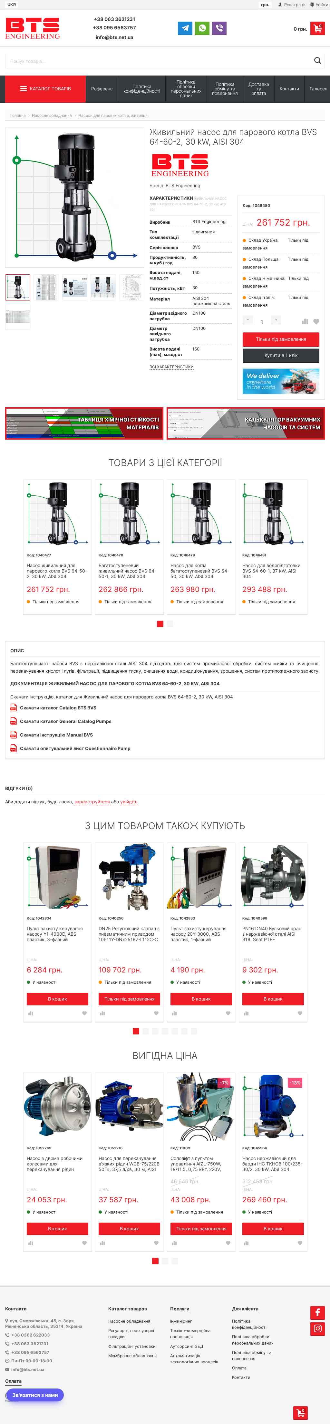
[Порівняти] (305, 321)
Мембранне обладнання (132, 1355)
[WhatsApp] (202, 28)
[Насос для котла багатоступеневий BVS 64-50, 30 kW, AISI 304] (201, 514)
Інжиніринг (181, 1321)
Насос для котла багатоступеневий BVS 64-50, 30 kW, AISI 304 (199, 571)
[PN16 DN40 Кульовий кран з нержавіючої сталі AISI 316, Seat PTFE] (273, 877)
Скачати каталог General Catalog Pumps (66, 721)
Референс (102, 88)
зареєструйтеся (92, 801)
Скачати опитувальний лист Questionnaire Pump (75, 748)
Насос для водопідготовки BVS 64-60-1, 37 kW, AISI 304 (271, 571)
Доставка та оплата (258, 88)
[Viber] (219, 28)
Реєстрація (294, 4)
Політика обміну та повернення (225, 88)
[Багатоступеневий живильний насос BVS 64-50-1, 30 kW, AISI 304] (129, 514)
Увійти (321, 4)
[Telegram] (185, 28)
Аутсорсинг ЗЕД (186, 1346)
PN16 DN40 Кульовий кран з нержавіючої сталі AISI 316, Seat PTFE (271, 934)
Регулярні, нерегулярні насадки (131, 1333)
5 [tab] (174, 1031)
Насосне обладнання (129, 1321)
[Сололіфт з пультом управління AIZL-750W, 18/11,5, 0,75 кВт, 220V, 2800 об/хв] (201, 1107)
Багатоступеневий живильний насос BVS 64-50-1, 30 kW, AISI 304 (127, 571)
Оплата (239, 1368)
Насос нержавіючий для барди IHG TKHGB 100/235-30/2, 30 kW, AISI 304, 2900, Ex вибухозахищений (272, 1164)
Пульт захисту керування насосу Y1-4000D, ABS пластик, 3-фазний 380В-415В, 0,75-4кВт (55, 934)
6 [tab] (184, 1031)
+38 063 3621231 (114, 19)
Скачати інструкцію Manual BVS (56, 734)
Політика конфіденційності (141, 89)
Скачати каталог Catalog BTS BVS (58, 707)
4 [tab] (165, 1031)
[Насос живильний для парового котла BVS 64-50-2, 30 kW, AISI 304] (58, 514)
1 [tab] (160, 624)
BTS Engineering (183, 185)
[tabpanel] (57, 547)
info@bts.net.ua (114, 37)
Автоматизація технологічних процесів (194, 1358)
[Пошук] (317, 60)
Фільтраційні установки (132, 1346)
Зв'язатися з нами (35, 1395)
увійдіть (129, 801)
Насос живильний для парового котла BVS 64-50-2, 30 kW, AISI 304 (57, 571)
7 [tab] (194, 1031)
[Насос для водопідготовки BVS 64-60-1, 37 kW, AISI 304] (273, 514)
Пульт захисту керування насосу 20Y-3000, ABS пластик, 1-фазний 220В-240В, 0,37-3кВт (198, 934)
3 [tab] (155, 1031)
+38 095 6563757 (114, 28)
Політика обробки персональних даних (186, 88)
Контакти (289, 88)
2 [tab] (170, 624)
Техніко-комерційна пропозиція (190, 1333)
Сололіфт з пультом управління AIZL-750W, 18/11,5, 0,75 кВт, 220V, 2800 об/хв (195, 1164)
